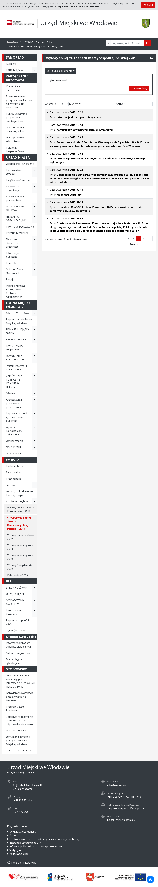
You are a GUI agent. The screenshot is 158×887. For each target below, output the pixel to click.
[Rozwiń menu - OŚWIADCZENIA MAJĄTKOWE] (34, 602)
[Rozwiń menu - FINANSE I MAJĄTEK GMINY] (34, 331)
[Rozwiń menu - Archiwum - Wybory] (34, 501)
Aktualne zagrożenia (18, 653)
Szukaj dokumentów (62, 71)
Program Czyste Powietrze (15, 708)
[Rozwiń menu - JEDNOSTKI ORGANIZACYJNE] (34, 218)
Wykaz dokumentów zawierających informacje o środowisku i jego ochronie (20, 681)
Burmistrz (12, 63)
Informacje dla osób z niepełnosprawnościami (35, 846)
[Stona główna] (20, 41)
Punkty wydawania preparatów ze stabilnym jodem (16, 117)
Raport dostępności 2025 (17, 622)
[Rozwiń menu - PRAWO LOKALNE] (34, 339)
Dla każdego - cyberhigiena (14, 661)
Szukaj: (120, 104)
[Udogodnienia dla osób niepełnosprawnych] (150, 879)
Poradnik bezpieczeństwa (15, 149)
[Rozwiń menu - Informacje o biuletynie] (34, 612)
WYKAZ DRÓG (14, 453)
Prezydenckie (13, 478)
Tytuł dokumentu (58, 80)
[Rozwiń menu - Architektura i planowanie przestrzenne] (34, 403)
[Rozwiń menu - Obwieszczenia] (34, 441)
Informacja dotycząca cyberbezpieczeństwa (18, 644)
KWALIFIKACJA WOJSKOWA (14, 347)
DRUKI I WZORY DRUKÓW (15, 208)
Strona (134, 244)
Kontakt (14, 835)
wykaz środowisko (16, 630)
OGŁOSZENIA (13, 447)
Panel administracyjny (23, 862)
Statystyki (15, 850)
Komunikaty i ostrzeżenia (13, 88)
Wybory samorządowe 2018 (20, 557)
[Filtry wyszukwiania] (108, 43)
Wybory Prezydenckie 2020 (19, 567)
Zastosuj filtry (139, 88)
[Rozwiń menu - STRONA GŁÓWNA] (34, 588)
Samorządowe (14, 472)
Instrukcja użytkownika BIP (25, 842)
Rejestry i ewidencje (17, 233)
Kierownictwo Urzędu (14, 172)
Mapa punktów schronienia (15, 139)
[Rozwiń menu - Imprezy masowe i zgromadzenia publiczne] (34, 417)
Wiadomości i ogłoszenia (20, 163)
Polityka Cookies (19, 854)
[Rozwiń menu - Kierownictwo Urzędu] (34, 172)
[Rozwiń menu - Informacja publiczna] (34, 255)
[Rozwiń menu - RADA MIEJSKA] (34, 70)
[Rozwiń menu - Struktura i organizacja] (34, 188)
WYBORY (29, 41)
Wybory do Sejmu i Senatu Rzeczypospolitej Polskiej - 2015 (36, 46)
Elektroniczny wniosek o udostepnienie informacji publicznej (44, 839)
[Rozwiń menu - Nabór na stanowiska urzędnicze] (34, 243)
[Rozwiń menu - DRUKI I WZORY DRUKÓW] (34, 208)
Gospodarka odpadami (19, 750)
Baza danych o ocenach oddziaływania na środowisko (19, 696)
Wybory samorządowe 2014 (20, 546)
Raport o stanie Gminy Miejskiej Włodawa (19, 321)
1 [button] (138, 238)
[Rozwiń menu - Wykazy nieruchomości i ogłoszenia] (34, 431)
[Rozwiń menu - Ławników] (34, 485)
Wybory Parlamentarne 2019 (20, 536)
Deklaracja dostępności (22, 831)
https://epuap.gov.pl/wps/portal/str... (129, 808)
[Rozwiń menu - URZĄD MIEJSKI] (34, 594)
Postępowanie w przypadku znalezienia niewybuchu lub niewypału (19, 102)
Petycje (10, 279)
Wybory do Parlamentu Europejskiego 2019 (20, 509)
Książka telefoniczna (18, 180)
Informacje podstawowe (20, 226)
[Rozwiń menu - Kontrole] (34, 263)
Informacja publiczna (12, 254)
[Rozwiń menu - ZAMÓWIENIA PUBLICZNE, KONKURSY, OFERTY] (34, 381)
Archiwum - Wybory (45, 41)
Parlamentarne (14, 466)
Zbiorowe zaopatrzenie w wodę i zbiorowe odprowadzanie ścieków (20, 720)
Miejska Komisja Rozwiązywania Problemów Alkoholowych (15, 291)
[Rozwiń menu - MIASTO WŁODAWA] (34, 313)
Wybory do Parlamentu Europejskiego (19, 493)
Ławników (11, 485)
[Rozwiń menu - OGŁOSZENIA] (34, 447)
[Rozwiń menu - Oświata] (34, 393)
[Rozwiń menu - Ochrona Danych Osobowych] (34, 271)
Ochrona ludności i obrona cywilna (16, 129)
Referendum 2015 (17, 575)
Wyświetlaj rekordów (62, 104)
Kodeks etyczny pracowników (15, 198)
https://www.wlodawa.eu (121, 820)
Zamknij (148, 5)
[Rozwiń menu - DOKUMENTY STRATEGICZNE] (34, 358)
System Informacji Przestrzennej (16, 367)
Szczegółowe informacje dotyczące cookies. (77, 6)
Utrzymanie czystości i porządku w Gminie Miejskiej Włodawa (18, 740)
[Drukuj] (151, 58)
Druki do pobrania (16, 730)
